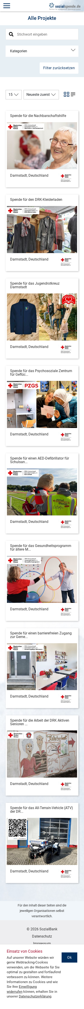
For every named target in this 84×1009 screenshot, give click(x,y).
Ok (69, 957)
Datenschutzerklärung (35, 996)
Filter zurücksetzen (59, 68)
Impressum (42, 943)
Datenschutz (42, 936)
